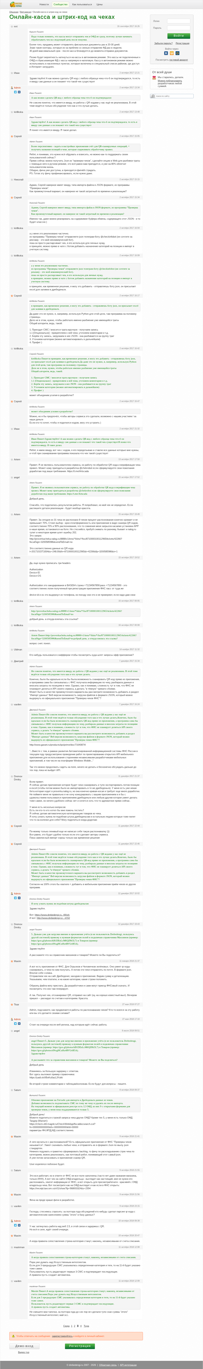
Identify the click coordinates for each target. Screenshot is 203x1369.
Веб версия (25, 12)
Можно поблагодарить (170, 80)
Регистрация (182, 43)
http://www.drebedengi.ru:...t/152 (53, 918)
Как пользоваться (82, 4)
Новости (44, 4)
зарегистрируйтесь (62, 1336)
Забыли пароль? (163, 43)
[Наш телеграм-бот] (15, 92)
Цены (100, 4)
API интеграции (128, 1365)
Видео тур (23, 1352)
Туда (86, 1326)
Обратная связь (108, 1365)
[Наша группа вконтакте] (19, 92)
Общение (13, 12)
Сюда (66, 1326)
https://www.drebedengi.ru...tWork (52, 914)
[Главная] (16, 4)
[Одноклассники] (171, 54)
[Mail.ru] (177, 54)
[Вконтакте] (166, 54)
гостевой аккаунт (178, 59)
